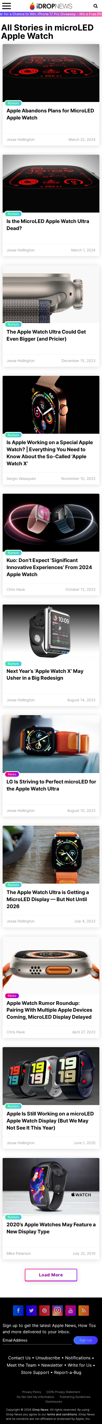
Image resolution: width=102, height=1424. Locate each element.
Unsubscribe (48, 1357)
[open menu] (6, 6)
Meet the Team (21, 1365)
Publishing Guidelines (75, 1397)
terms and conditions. (62, 1414)
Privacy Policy (31, 1392)
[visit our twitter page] (31, 1310)
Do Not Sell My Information (35, 1397)
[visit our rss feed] (83, 1310)
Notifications (77, 1357)
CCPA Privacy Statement (63, 1392)
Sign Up (86, 1340)
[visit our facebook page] (18, 1310)
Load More (51, 1274)
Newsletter (52, 1365)
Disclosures (54, 1401)
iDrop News (40, 1409)
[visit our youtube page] (70, 1310)
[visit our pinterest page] (44, 1310)
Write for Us (80, 1365)
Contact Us (19, 1357)
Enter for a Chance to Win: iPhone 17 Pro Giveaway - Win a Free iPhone (51, 14)
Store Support (35, 1372)
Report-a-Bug (67, 1372)
